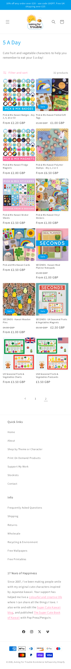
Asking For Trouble (23, 662)
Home (11, 432)
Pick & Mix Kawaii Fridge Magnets (15, 166)
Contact (12, 483)
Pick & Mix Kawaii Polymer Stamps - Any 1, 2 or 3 (49, 166)
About (11, 440)
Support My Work (18, 466)
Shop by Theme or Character (25, 449)
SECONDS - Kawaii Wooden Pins (17, 321)
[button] (7, 22)
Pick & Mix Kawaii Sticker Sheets (16, 216)
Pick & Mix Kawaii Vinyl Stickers (48, 216)
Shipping (13, 516)
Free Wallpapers (17, 550)
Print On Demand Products (24, 458)
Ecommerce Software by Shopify (49, 662)
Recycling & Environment (23, 542)
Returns (12, 525)
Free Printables (17, 559)
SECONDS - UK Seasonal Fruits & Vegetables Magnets (51, 321)
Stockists (13, 475)
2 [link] (46, 398)
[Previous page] (25, 398)
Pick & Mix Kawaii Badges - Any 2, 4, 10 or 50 (19, 116)
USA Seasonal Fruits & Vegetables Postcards (47, 375)
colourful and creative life (45, 597)
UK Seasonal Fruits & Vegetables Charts (13, 375)
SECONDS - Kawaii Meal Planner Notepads (48, 266)
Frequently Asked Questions (25, 507)
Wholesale (14, 533)
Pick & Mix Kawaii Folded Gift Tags (51, 116)
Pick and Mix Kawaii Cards (16, 264)
